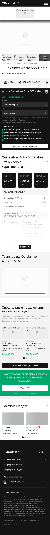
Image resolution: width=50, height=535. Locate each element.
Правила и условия (9, 520)
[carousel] (25, 41)
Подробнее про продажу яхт (25, 393)
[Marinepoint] (14, 482)
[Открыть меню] (46, 3)
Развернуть (25, 247)
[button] (25, 36)
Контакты (15, 492)
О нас (6, 492)
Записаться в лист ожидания (25, 146)
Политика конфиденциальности (30, 520)
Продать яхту (25, 388)
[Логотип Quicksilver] (25, 13)
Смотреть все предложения (25, 366)
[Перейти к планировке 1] (25, 293)
